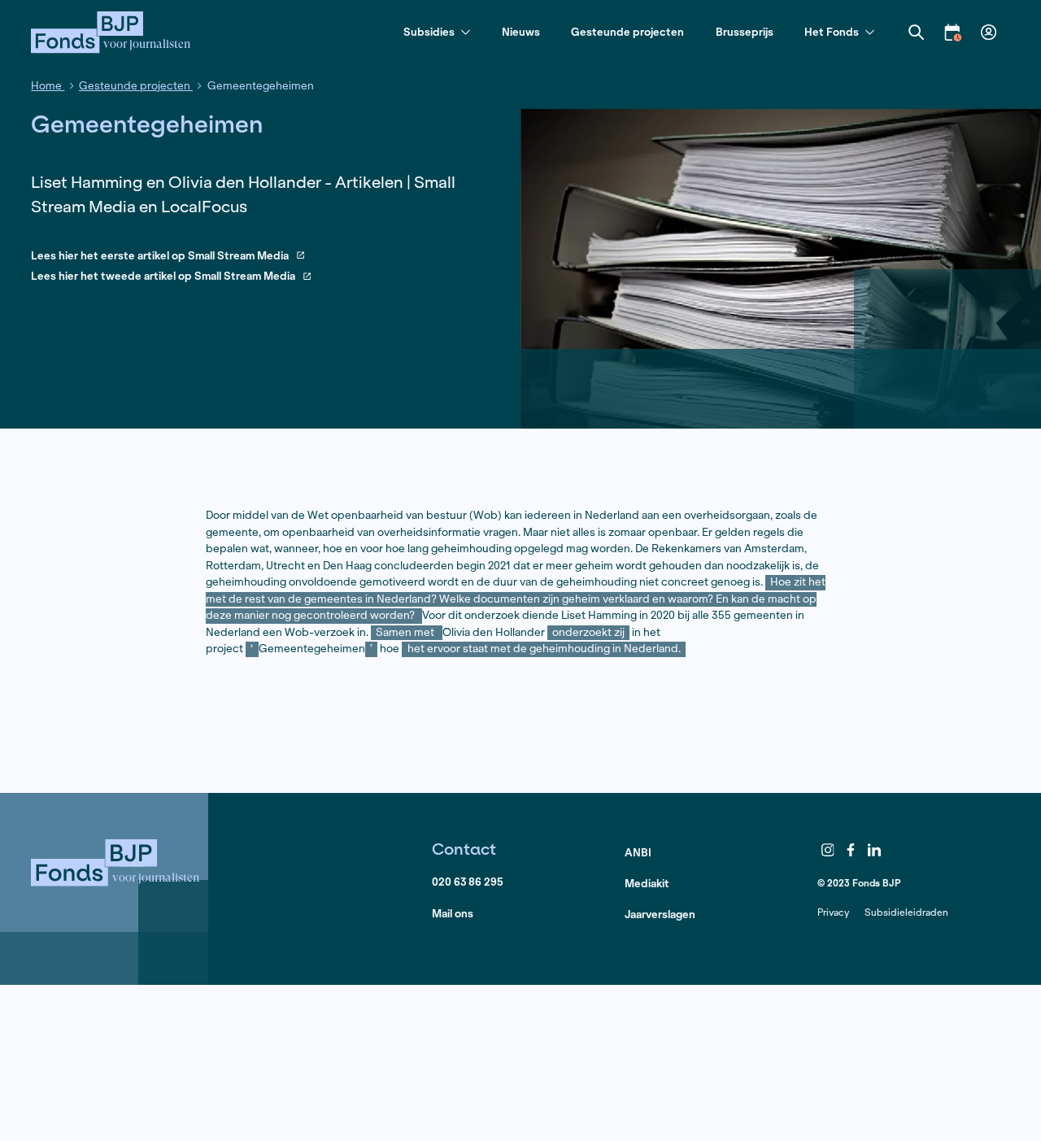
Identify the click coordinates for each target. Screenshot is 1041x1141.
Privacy (833, 912)
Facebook (851, 849)
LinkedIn (874, 849)
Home (47, 86)
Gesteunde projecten (627, 32)
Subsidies (429, 33)
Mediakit (647, 884)
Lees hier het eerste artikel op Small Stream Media (160, 256)
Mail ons (452, 914)
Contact (464, 848)
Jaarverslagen (660, 914)
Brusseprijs (744, 32)
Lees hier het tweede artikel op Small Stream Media (163, 277)
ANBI (638, 853)
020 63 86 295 (467, 882)
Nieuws (521, 32)
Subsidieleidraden (906, 912)
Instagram (827, 849)
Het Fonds (831, 33)
